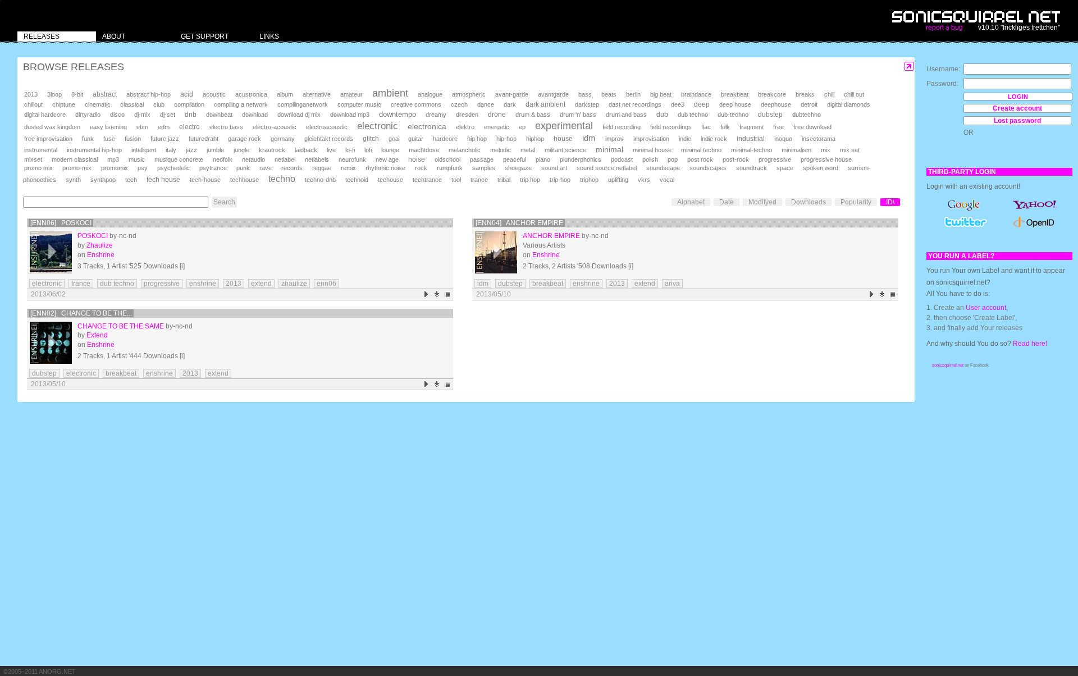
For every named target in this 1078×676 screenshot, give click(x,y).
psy (143, 168)
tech (131, 179)
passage (482, 159)
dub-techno (733, 114)
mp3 (113, 159)
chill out (854, 94)
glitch (371, 139)
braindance (696, 94)
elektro (465, 127)
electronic (377, 126)
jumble (215, 150)
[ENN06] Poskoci (61, 223)
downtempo (397, 114)
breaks (805, 94)
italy (171, 150)
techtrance (427, 179)
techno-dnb (320, 179)
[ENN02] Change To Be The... (81, 313)
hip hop (477, 138)
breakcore (772, 94)
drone (497, 114)
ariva (672, 283)
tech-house (205, 179)
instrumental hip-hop (94, 150)
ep (522, 127)
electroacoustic (327, 127)
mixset (33, 159)
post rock (700, 159)
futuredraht (203, 138)
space (784, 168)
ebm (142, 127)
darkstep (587, 104)
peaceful (514, 159)
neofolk (222, 159)
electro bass (226, 127)
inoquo (783, 138)
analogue (430, 94)
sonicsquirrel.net (947, 365)
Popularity (856, 202)
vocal (667, 179)
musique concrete (178, 159)
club (159, 104)
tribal (503, 179)
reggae (321, 168)
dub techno (693, 114)
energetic (496, 127)
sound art (554, 168)
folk (725, 127)
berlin (633, 94)
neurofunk (352, 159)
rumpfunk (450, 168)
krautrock (272, 150)
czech (459, 104)
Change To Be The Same (120, 326)
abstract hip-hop (148, 94)
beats (608, 94)
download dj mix (299, 114)
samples (483, 168)
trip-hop (560, 179)
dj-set (167, 114)
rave (265, 168)
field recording (621, 127)
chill (829, 94)
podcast (622, 159)
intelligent (143, 150)
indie (685, 138)
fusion (133, 138)
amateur (351, 94)
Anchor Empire (551, 236)
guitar (415, 138)
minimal (609, 149)
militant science (565, 150)
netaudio (253, 159)
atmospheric (469, 94)
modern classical (75, 159)
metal (527, 150)
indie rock (714, 138)
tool (456, 179)
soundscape (663, 168)
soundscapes (708, 168)
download (255, 114)
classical (132, 104)
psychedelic (173, 168)
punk (243, 168)
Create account (1017, 108)
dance (485, 104)
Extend (97, 335)
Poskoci (92, 236)
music (137, 159)
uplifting (618, 179)
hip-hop (506, 138)
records (292, 168)
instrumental (40, 150)
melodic (500, 150)
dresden (467, 114)
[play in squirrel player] (51, 252)
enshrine (202, 283)
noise (416, 159)
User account (986, 308)
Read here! (1030, 344)
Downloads (808, 202)
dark (510, 104)
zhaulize (294, 283)
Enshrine (101, 255)
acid (186, 94)
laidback (306, 150)
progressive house (826, 159)
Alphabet (691, 202)
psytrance (213, 168)
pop (673, 159)
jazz (191, 150)
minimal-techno (751, 150)
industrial (751, 138)
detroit (809, 104)
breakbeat (734, 94)
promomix (114, 168)
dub (662, 114)
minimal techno (701, 150)
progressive (775, 159)
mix (825, 150)
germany (283, 138)
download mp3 (349, 114)
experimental (564, 125)
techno (281, 179)
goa (394, 138)
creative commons (416, 104)
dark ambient (545, 104)
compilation (189, 104)
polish (650, 159)
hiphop (535, 138)
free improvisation (48, 138)
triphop (589, 179)
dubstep (770, 114)
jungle (241, 150)
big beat (661, 94)
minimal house (652, 150)
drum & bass (532, 114)
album (285, 94)
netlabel (285, 159)
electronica (427, 126)
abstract (105, 94)
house (563, 139)
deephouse (776, 104)
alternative (317, 94)
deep (702, 104)
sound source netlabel (607, 168)
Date (726, 202)
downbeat (219, 114)
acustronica (251, 94)
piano (543, 159)
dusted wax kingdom (52, 127)
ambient (390, 93)
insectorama (818, 138)
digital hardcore (45, 114)
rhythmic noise (385, 168)
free (778, 127)
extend (261, 283)
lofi (368, 150)
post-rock (736, 159)
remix (348, 168)
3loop (54, 94)
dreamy (436, 114)
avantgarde (553, 94)
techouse (390, 179)
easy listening (108, 127)
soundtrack (751, 168)
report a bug (944, 27)
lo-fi (350, 150)
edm (164, 127)
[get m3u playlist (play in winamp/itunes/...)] (447, 294)
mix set (850, 150)
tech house (163, 179)
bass (585, 94)
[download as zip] (437, 294)
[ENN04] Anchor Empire (519, 223)
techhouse (244, 179)
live (331, 150)
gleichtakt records (328, 138)
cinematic (98, 104)
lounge (390, 150)
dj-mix (142, 114)
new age (387, 159)
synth (73, 179)
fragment (751, 127)
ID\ (890, 202)
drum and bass (626, 114)
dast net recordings (635, 104)
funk (88, 138)
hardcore (445, 138)
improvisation (651, 138)
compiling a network (241, 104)
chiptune (63, 104)
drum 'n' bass (578, 114)
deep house (735, 104)
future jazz (164, 138)
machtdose (424, 150)
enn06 (326, 283)
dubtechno (806, 114)
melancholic (465, 150)
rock (421, 168)
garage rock (244, 138)
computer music (359, 104)
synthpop (103, 179)
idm (589, 138)
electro (189, 127)
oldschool (447, 159)
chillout (33, 104)
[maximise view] (909, 66)
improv (614, 138)
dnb (191, 114)
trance (479, 179)
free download (812, 127)
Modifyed (762, 202)
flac (706, 127)
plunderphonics (580, 159)
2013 (31, 94)
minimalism (796, 150)
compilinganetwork (302, 104)
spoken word (820, 168)
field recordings (671, 127)
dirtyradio (88, 114)
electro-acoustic (274, 127)
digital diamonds (848, 104)
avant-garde (511, 94)
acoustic (214, 94)
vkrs (644, 179)
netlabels (317, 159)
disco (117, 114)
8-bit (77, 94)
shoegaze (518, 168)
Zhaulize (99, 245)
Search (224, 202)
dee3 (677, 104)
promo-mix (77, 168)
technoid (356, 179)
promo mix (38, 168)
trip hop (530, 179)
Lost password (1017, 121)
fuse (109, 138)
